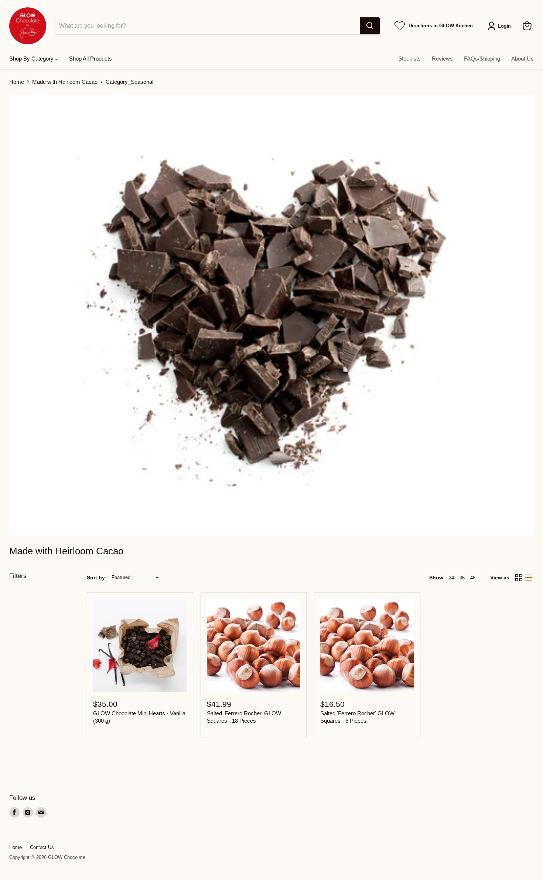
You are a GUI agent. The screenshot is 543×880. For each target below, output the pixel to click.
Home (16, 82)
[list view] (529, 577)
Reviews (442, 58)
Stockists (409, 58)
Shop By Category (32, 58)
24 (451, 578)
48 (472, 578)
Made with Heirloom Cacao (65, 82)
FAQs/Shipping (482, 58)
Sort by (96, 578)
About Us (522, 58)
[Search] (370, 25)
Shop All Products (90, 58)
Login (504, 26)
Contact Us (42, 847)
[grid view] (518, 577)
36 (462, 578)
